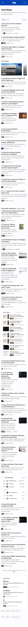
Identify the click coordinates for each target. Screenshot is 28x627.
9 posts (8, 235)
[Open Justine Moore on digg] (26, 74)
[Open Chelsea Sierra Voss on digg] (2, 162)
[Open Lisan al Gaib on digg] (3, 86)
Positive (16, 33)
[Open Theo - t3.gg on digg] (2, 529)
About (2, 610)
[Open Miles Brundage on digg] (2, 249)
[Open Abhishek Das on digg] (3, 541)
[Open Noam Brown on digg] (3, 249)
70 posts (8, 249)
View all (23, 477)
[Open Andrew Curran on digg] (2, 201)
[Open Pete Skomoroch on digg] (4, 236)
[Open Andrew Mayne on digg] (3, 162)
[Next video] (26, 61)
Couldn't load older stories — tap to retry (14, 571)
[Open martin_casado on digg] (2, 33)
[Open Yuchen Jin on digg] (4, 220)
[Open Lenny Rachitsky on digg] (5, 74)
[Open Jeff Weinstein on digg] (2, 57)
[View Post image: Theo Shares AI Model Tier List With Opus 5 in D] (6, 347)
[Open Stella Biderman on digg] (2, 552)
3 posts (8, 43)
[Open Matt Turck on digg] (3, 264)
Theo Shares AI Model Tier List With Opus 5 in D (17, 346)
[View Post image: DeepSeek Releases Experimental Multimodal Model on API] (6, 353)
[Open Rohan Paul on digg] (3, 98)
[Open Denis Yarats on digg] (3, 175)
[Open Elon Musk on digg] (3, 74)
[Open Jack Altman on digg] (2, 137)
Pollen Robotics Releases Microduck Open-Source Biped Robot (17, 316)
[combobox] (5, 19)
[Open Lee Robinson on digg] (4, 43)
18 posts (8, 220)
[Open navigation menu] (2, 2)
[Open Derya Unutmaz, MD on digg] (6, 587)
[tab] (23, 20)
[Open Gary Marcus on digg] (2, 98)
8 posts (8, 33)
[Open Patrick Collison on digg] (25, 74)
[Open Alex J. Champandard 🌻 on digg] (2, 460)
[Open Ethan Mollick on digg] (13, 343)
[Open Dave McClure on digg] (3, 282)
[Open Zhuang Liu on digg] (3, 307)
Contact (8, 610)
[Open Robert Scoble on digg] (2, 123)
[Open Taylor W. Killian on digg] (3, 123)
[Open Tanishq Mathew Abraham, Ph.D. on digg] (13, 355)
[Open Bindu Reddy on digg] (3, 460)
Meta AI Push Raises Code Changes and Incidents (12, 602)
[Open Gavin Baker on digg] (13, 331)
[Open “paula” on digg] (4, 293)
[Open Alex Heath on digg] (3, 401)
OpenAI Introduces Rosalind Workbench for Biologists (13, 583)
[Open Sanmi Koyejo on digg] (2, 389)
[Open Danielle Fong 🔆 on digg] (2, 293)
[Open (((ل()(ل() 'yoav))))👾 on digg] (2, 187)
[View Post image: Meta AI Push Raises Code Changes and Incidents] (23, 449)
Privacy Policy (15, 610)
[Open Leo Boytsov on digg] (2, 264)
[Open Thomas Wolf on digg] (2, 220)
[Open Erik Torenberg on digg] (3, 33)
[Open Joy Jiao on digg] (4, 587)
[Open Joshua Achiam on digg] (2, 514)
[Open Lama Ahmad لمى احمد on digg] (3, 514)
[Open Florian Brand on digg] (3, 389)
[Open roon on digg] (4, 249)
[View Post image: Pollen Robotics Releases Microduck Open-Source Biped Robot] (6, 316)
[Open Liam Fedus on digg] (12, 331)
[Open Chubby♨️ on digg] (2, 401)
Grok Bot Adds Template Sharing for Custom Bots (8, 70)
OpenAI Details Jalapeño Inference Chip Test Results (16, 328)
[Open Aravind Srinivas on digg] (2, 148)
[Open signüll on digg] (2, 369)
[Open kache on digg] (11, 355)
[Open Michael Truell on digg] (4, 74)
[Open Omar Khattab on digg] (2, 566)
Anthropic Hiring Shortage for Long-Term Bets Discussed (13, 593)
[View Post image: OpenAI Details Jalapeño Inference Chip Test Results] (6, 329)
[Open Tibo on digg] (2, 109)
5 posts (7, 56)
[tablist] (24, 19)
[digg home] (14, 3)
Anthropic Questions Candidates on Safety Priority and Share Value (17, 334)
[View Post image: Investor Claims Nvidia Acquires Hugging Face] (23, 271)
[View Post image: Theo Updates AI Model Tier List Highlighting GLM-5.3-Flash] (23, 520)
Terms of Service (6, 611)
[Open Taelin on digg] (13, 349)
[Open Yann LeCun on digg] (11, 343)
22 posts (16, 330)
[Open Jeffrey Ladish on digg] (3, 293)
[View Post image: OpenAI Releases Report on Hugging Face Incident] (6, 323)
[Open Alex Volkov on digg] (2, 43)
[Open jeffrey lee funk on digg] (4, 606)
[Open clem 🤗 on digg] (3, 220)
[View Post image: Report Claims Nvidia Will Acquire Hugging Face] (23, 255)
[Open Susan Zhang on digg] (11, 331)
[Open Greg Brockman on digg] (2, 86)
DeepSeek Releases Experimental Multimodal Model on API (17, 352)
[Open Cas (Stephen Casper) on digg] (3, 472)
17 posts (17, 342)
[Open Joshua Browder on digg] (3, 137)
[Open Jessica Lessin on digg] (4, 264)
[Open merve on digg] (2, 443)
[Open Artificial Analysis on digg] (3, 148)
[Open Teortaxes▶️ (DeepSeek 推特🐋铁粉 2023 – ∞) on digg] (11, 349)
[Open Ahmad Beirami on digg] (2, 414)
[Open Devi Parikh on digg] (2, 541)
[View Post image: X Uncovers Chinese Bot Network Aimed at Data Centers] (23, 226)
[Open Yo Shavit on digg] (3, 201)
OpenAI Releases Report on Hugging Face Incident (16, 322)
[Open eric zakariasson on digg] (3, 43)
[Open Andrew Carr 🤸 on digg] (3, 187)
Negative (17, 249)
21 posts (17, 355)
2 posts (7, 86)
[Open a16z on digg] (4, 33)
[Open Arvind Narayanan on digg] (2, 307)
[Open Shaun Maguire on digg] (3, 236)
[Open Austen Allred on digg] (12, 349)
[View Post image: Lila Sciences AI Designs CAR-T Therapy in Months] (23, 116)
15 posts (17, 336)
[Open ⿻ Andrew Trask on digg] (3, 552)
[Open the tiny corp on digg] (5, 596)
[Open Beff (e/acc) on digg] (2, 236)
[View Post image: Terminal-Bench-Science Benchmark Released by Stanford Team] (23, 375)
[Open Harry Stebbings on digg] (2, 282)
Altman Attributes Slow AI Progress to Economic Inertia (16, 340)
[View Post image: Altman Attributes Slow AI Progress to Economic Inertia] (6, 341)
